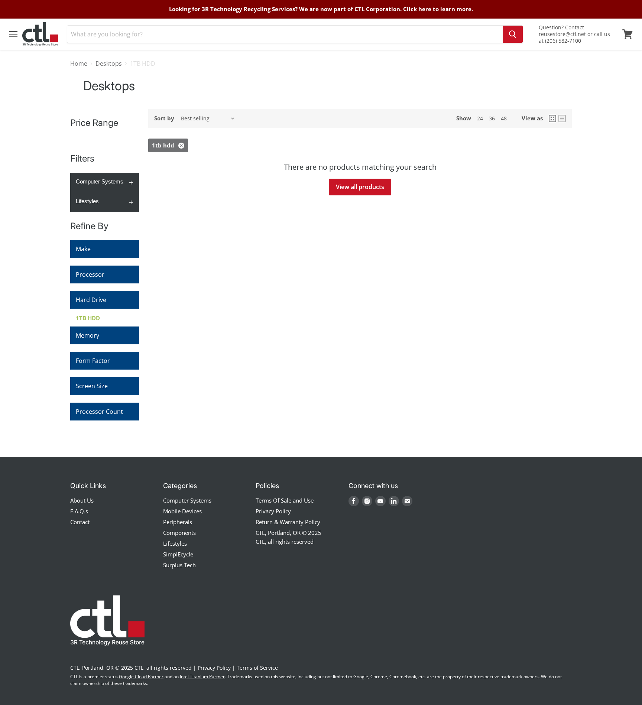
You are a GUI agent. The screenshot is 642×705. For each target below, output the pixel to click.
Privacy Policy (273, 511)
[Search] (513, 34)
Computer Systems (99, 181)
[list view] (562, 118)
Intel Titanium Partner (202, 676)
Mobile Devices (182, 511)
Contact (80, 522)
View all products (360, 187)
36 (492, 118)
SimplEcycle (178, 554)
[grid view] (552, 118)
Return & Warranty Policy (288, 522)
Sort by (164, 118)
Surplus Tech (179, 565)
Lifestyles (87, 201)
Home (78, 63)
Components (179, 532)
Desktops (108, 63)
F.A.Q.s (79, 511)
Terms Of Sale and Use (285, 500)
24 (480, 118)
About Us (82, 500)
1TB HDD (88, 318)
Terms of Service (257, 667)
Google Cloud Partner (141, 676)
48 (504, 118)
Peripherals (177, 522)
